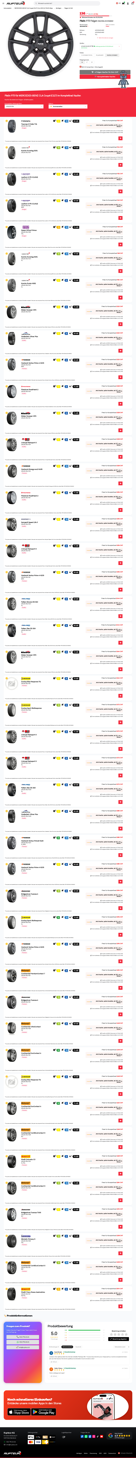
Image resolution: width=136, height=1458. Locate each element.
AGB (105, 1453)
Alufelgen (58, 8)
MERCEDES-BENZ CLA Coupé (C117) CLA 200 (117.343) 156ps (34, 8)
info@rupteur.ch (23, 1347)
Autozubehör (7, 8)
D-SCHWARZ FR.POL (87, 55)
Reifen (86, 1453)
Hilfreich (55, 1362)
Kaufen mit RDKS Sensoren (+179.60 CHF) (112, 130)
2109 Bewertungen (119, 1437)
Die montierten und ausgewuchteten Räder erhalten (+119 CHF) (107, 132)
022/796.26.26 (22, 1336)
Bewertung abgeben (120, 1339)
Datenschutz (112, 1453)
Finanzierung (93, 1453)
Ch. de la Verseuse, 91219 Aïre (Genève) (10, 1435)
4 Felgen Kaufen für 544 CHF (106, 72)
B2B (100, 1453)
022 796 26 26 (11, 1442)
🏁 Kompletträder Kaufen (105, 77)
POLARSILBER (99, 55)
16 (82, 62)
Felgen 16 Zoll (68, 8)
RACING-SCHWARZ (112, 55)
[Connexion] (128, 3)
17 (87, 62)
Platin (107, 26)
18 (91, 62)
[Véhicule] (123, 3)
